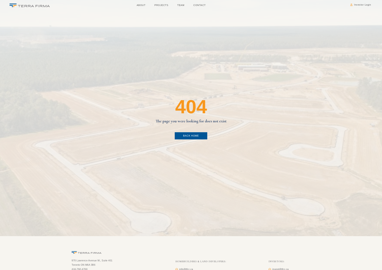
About (141, 5)
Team (180, 5)
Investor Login (362, 4)
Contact (199, 5)
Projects (161, 5)
